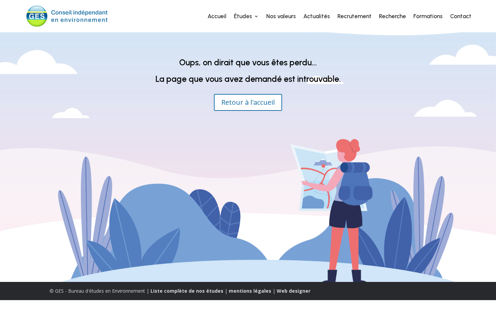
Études (243, 16)
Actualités (316, 16)
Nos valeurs (281, 16)
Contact (460, 16)
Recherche (392, 16)
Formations (428, 16)
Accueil (217, 16)
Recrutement (354, 16)
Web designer (293, 291)
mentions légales (250, 291)
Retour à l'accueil (248, 102)
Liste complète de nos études (186, 291)
